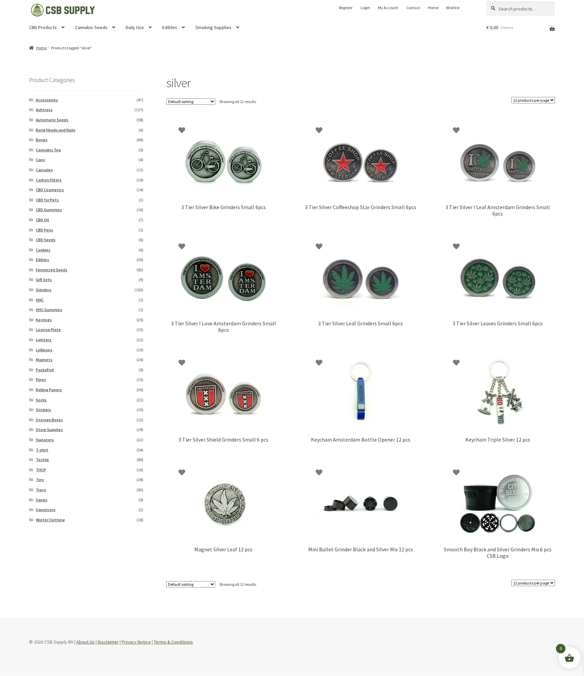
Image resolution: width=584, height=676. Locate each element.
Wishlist (453, 7)
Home (433, 7)
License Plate (48, 329)
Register (345, 7)
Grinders (43, 289)
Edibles (169, 27)
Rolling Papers (49, 389)
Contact (413, 7)
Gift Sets (44, 279)
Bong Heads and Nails (55, 129)
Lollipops (44, 349)
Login (365, 7)
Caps (40, 159)
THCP (41, 469)
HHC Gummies (49, 309)
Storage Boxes (49, 419)
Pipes (41, 379)
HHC (40, 299)
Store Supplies (49, 429)
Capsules (44, 169)
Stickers (43, 409)
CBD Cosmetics (50, 189)
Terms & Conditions (173, 642)
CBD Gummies (49, 209)
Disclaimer (108, 642)
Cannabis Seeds (91, 27)
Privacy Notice (136, 642)
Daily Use (135, 27)
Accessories (47, 99)
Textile (42, 459)
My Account (388, 7)
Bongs (41, 139)
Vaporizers (45, 509)
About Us (85, 642)
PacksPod (45, 369)
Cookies (43, 249)
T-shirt (42, 449)
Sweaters (45, 439)
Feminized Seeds (51, 269)
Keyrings (44, 319)
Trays (41, 489)
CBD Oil (42, 219)
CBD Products (43, 27)
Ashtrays (44, 109)
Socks (41, 399)
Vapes (41, 499)
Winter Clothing (50, 519)
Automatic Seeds (52, 119)
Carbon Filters (49, 179)
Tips (40, 479)
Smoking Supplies (213, 27)
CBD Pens (44, 229)
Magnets (44, 359)
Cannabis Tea (48, 149)
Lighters (43, 339)
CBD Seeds (45, 239)
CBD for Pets (47, 199)
